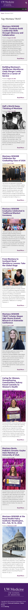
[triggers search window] (26, 3)
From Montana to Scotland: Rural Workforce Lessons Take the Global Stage (13, 262)
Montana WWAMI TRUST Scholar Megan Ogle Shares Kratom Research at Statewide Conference (12, 318)
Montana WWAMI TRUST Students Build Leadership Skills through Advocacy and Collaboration (12, 30)
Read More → (21, 58)
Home (2, 13)
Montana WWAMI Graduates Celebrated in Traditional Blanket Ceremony (13, 212)
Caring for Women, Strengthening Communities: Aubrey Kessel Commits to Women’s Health (12, 382)
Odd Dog (6, 606)
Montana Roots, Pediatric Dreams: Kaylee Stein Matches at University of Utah (14, 451)
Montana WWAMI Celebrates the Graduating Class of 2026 (13, 158)
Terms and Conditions (13, 603)
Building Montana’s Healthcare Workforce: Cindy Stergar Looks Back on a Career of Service (13, 71)
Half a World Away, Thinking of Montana (12, 107)
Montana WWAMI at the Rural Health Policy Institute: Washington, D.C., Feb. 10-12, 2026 (13, 519)
